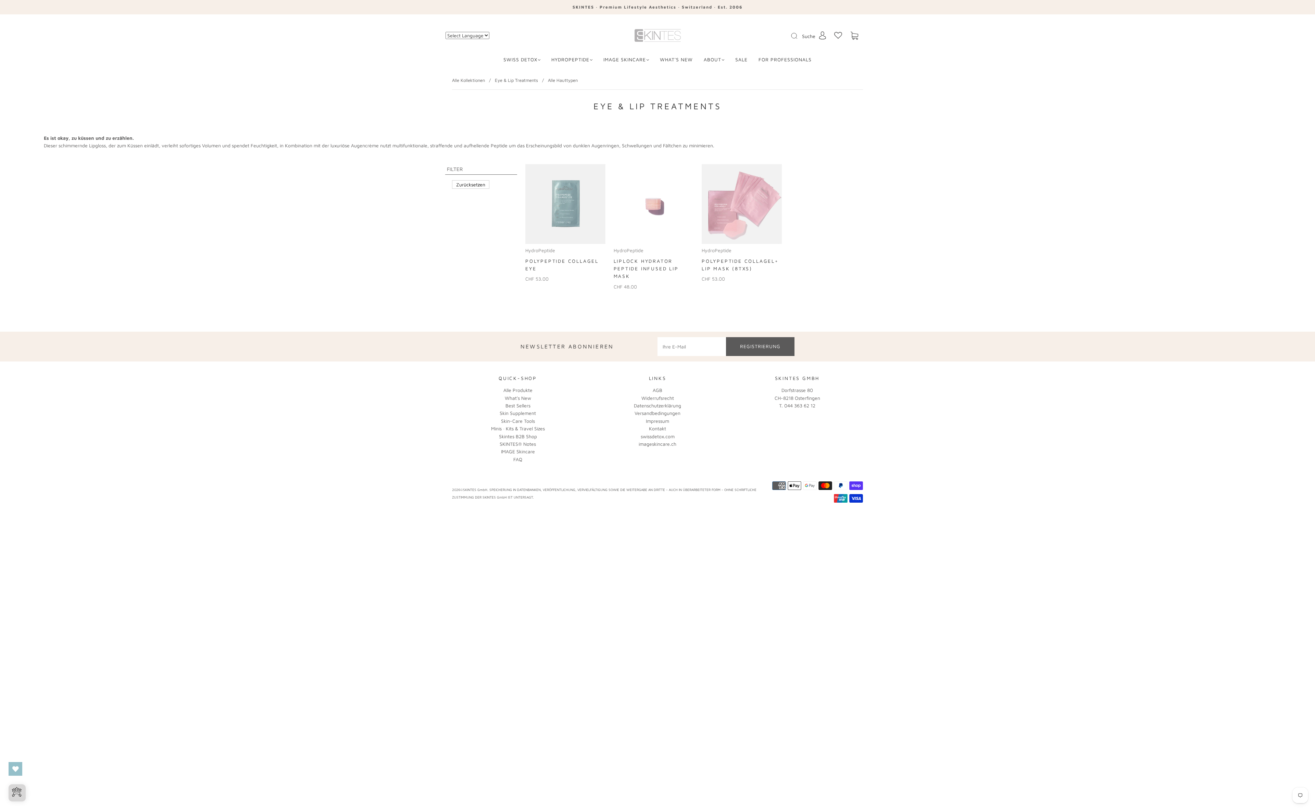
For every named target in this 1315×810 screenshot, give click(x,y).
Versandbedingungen (657, 413)
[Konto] (822, 35)
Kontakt (657, 428)
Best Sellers (517, 405)
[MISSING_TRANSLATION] (792, 36)
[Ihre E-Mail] (692, 346)
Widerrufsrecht (657, 398)
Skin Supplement (518, 413)
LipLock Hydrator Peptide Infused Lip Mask (646, 268)
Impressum (657, 421)
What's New (518, 398)
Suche (808, 36)
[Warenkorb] (854, 36)
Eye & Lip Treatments (516, 80)
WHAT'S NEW (676, 59)
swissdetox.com (658, 436)
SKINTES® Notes (518, 444)
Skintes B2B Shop (518, 436)
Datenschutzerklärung (657, 405)
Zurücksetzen (470, 184)
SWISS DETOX (520, 59)
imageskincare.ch (657, 444)
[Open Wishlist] (15, 769)
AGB (657, 390)
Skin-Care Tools (518, 421)
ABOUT (712, 59)
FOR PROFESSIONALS (785, 59)
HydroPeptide (570, 59)
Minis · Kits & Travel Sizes (518, 428)
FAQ (517, 459)
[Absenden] (798, 36)
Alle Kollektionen (468, 80)
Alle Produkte (518, 390)
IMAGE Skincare (624, 59)
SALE (741, 59)
